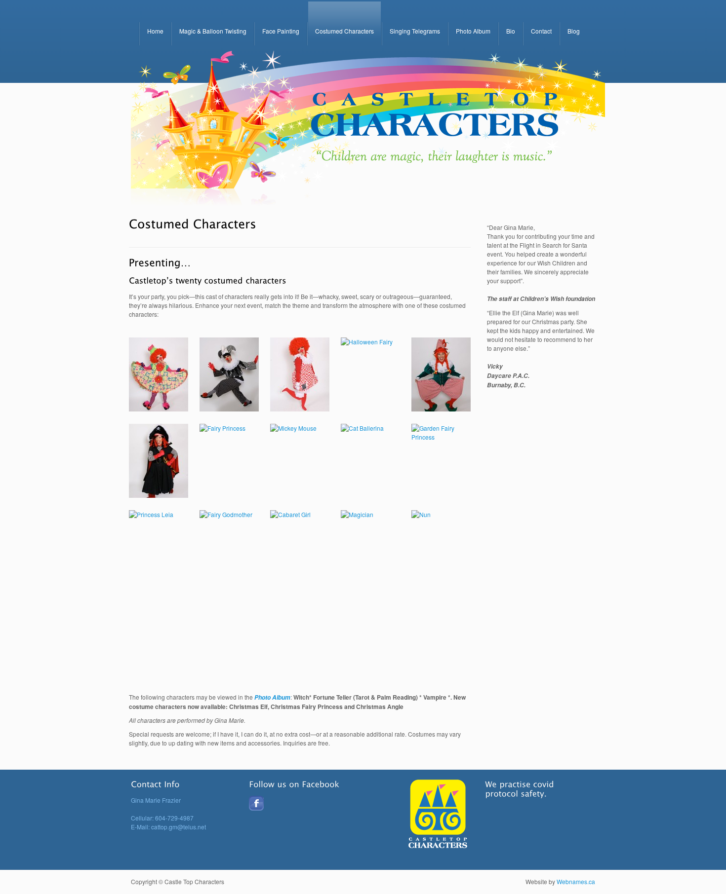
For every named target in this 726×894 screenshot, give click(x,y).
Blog (573, 31)
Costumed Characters (344, 31)
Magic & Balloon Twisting (212, 31)
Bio (510, 31)
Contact (541, 31)
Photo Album (473, 31)
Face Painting (280, 31)
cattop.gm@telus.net (178, 826)
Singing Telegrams (415, 31)
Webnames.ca (576, 881)
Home (155, 31)
